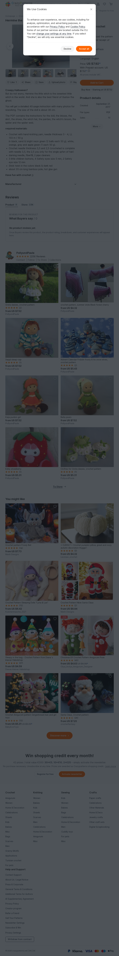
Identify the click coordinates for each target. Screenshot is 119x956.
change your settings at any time (53, 33)
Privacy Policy (57, 26)
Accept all (84, 49)
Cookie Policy (77, 26)
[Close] (91, 9)
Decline (67, 49)
